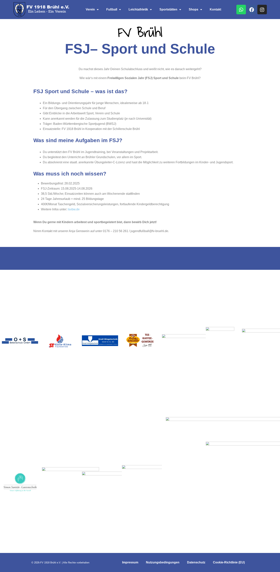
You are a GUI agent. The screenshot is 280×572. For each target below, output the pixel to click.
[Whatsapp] (241, 9)
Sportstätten (168, 9)
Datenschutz (196, 562)
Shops (193, 9)
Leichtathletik (138, 9)
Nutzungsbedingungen (162, 562)
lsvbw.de (74, 209)
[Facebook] (251, 9)
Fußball (111, 9)
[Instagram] (262, 9)
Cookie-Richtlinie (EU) (229, 562)
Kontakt (215, 9)
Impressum (130, 562)
